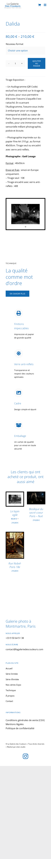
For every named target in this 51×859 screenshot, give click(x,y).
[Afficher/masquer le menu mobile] (45, 4)
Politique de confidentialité (20, 728)
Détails (12, 504)
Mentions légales (15, 724)
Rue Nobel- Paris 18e (14, 565)
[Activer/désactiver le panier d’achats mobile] (39, 4)
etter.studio (20, 747)
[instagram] (25, 756)
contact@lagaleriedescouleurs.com (24, 649)
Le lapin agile (14, 513)
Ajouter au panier (36, 63)
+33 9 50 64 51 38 (15, 638)
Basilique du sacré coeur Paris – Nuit (36, 512)
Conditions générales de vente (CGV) (25, 720)
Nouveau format (14, 44)
